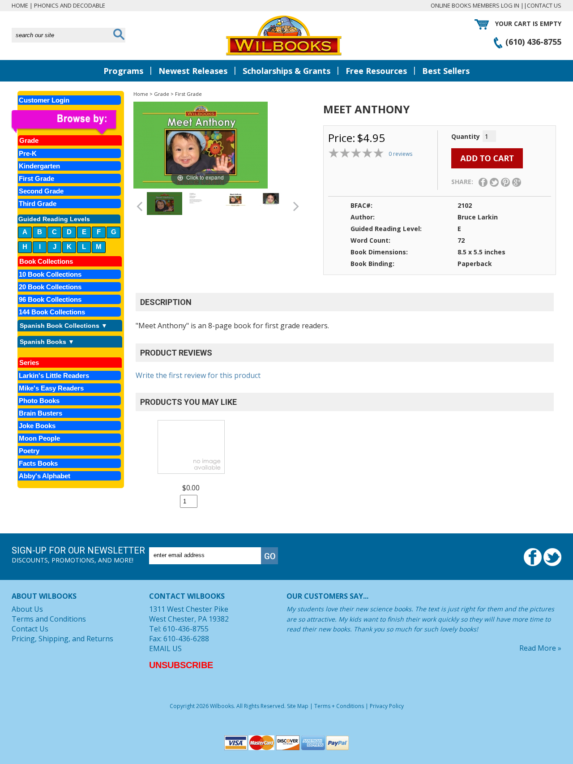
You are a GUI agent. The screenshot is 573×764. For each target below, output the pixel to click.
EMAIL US (165, 648)
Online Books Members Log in (475, 5)
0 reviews (400, 154)
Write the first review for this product (198, 375)
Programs (123, 70)
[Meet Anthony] (164, 203)
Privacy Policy (387, 706)
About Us (27, 609)
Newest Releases (192, 70)
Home (20, 5)
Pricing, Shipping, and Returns (62, 639)
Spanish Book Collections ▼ (63, 325)
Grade (161, 93)
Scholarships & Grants (286, 70)
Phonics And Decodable (69, 5)
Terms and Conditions (49, 619)
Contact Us (544, 5)
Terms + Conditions (339, 706)
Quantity (465, 136)
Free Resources (376, 70)
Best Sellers (446, 70)
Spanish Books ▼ (47, 341)
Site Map (297, 706)
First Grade (188, 93)
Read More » (540, 648)
